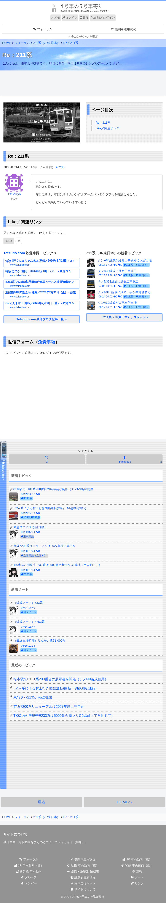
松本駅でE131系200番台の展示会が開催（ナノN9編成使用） (60, 679)
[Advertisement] (83, 83)
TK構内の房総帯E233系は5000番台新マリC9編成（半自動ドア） (64, 716)
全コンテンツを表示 (84, 36)
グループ (30, 877)
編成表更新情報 (84, 877)
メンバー (30, 883)
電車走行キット (84, 883)
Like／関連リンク (107, 128)
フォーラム (30, 859)
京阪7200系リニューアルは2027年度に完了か (48, 706)
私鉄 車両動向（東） (84, 865)
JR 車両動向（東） (138, 859)
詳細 (79, 842)
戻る (41, 802)
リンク (139, 883)
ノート (139, 877)
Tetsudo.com (14, 253)
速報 (138, 871)
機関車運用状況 (84, 859)
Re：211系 (103, 122)
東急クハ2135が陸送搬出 (32, 697)
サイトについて (84, 889)
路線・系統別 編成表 (84, 871)
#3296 (60, 167)
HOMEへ (124, 802)
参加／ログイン (104, 17)
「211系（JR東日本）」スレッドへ (124, 317)
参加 (86, 17)
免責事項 (46, 341)
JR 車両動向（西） (30, 865)
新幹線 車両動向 (30, 871)
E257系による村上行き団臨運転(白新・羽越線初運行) (54, 688)
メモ (57, 17)
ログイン (71, 17)
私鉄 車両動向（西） (138, 865)
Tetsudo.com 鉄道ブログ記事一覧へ (41, 319)
